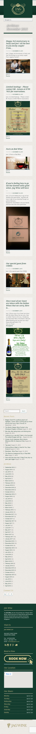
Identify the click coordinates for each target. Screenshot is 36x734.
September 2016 (9, 548)
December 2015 (9, 568)
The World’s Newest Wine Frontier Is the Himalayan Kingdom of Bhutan (16, 428)
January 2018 (9, 512)
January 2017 (9, 539)
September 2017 (9, 521)
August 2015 (8, 577)
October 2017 (9, 519)
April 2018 (8, 505)
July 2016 (8, 552)
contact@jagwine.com (13, 641)
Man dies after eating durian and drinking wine (18, 431)
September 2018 (9, 494)
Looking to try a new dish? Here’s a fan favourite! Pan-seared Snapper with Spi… (19, 436)
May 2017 (8, 530)
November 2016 (9, 543)
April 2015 (8, 586)
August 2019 (8, 469)
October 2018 (9, 492)
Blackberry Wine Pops (11, 451)
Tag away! (8, 445)
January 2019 (9, 485)
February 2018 (9, 510)
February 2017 (9, 536)
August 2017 (8, 523)
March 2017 (8, 534)
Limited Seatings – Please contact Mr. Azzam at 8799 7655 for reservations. (18, 89)
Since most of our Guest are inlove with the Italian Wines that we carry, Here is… (17, 304)
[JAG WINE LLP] (18, 8)
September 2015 (9, 574)
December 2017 (9, 514)
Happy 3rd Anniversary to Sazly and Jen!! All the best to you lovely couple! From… (18, 44)
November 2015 (9, 570)
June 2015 (8, 581)
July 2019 (8, 472)
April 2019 (8, 478)
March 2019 (8, 481)
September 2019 (9, 467)
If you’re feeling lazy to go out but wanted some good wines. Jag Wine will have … (17, 186)
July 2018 (8, 499)
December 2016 (9, 541)
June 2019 (8, 474)
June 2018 (8, 501)
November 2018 (9, 490)
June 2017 (8, 528)
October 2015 (9, 572)
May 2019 (8, 476)
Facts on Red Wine (14, 149)
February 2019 (9, 483)
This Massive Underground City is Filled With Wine (17, 454)
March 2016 (8, 561)
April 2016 (8, 559)
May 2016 (8, 557)
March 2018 (8, 507)
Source (8, 76)
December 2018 (9, 487)
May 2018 (8, 503)
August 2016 (8, 550)
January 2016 (9, 565)
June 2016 (8, 554)
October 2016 (9, 545)
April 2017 (8, 532)
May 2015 (8, 583)
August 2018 (8, 496)
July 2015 (8, 579)
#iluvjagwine (9, 326)
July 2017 (8, 525)
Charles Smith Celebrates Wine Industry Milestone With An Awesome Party (16, 440)
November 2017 (9, 516)
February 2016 (9, 563)
